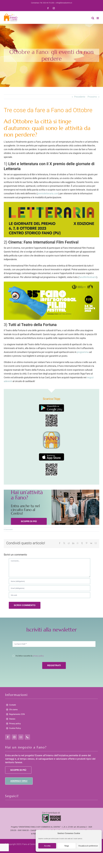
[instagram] (14, 737)
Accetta (47, 846)
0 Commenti (8, 529)
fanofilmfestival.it (87, 277)
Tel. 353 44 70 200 (47, 3)
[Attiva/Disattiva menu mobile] (98, 18)
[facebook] (7, 737)
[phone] (27, 737)
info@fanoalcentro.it (64, 3)
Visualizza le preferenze (88, 846)
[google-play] (51, 405)
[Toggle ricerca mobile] (93, 18)
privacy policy (38, 656)
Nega (66, 846)
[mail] (20, 737)
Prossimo (92, 96)
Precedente (79, 96)
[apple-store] (51, 454)
